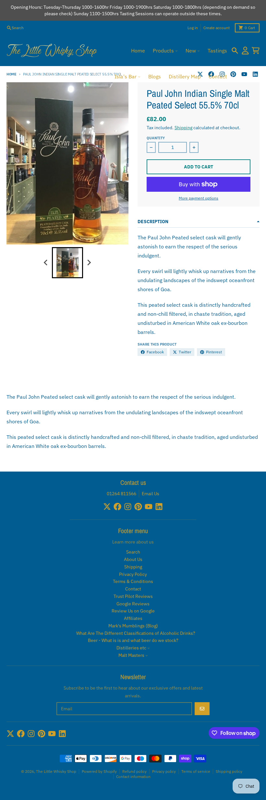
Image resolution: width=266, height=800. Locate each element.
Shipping (183, 128)
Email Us (150, 494)
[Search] (235, 50)
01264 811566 (121, 494)
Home (11, 74)
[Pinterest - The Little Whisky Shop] (233, 74)
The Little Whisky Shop (56, 771)
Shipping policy (229, 771)
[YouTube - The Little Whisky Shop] (244, 74)
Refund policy (134, 771)
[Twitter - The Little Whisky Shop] (107, 506)
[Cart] (256, 50)
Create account (216, 27)
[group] (67, 262)
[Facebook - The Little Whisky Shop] (117, 506)
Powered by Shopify (99, 771)
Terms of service (195, 771)
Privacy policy (164, 771)
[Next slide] (88, 262)
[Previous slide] (46, 262)
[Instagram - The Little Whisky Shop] (128, 506)
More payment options (198, 198)
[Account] (245, 50)
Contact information (133, 776)
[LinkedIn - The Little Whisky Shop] (255, 74)
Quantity (156, 138)
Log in (192, 27)
